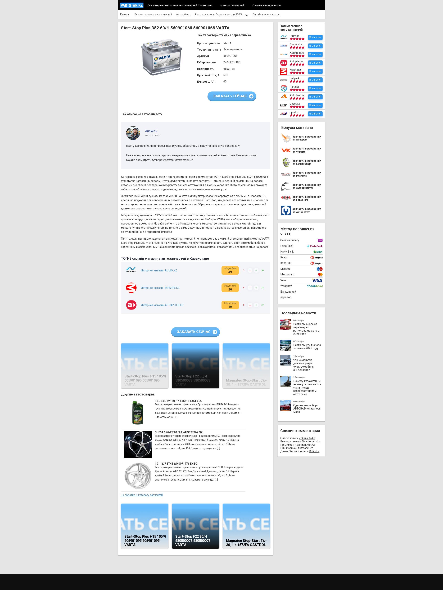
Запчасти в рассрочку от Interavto (306, 174)
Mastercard (287, 274)
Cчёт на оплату (289, 240)
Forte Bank (286, 246)
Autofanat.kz (305, 448)
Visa (283, 280)
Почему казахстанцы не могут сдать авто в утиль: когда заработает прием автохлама (307, 387)
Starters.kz (296, 44)
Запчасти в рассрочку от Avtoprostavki (306, 186)
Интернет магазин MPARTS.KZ (160, 287)
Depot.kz (295, 103)
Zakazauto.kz (307, 438)
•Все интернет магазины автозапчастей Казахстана (179, 5)
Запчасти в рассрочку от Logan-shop (306, 162)
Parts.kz (294, 86)
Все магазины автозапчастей (153, 14)
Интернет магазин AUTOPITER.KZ (162, 305)
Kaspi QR (286, 263)
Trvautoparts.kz (311, 441)
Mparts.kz (295, 69)
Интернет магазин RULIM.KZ (159, 270)
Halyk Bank (287, 251)
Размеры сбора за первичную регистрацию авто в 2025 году (306, 329)
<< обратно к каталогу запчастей (142, 495)
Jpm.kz (294, 112)
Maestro (285, 268)
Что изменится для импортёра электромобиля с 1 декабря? (303, 365)
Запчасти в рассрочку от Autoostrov (306, 211)
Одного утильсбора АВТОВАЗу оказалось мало (307, 408)
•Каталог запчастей (232, 5)
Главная (125, 14)
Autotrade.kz (297, 52)
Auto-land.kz (297, 95)
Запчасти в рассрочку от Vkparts (306, 150)
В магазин (315, 37)
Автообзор (183, 14)
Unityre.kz (295, 78)
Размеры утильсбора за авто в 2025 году (221, 14)
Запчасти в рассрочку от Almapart (306, 138)
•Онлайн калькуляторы (266, 5)
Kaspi (283, 257)
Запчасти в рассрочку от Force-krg (306, 198)
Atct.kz (310, 444)
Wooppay (286, 286)
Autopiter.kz (296, 61)
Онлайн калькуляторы (266, 14)
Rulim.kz (294, 35)
